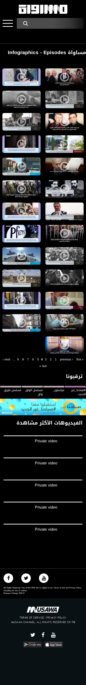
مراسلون (59, 390)
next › (6, 359)
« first (80, 359)
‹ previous (66, 359)
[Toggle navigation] (8, 23)
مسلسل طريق (12, 390)
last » (43, 366)
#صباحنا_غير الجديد (78, 392)
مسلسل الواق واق (34, 392)
